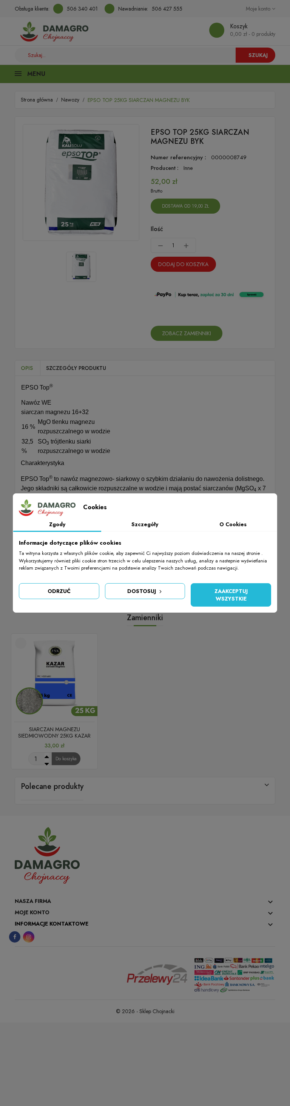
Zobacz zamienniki (186, 333)
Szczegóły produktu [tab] (76, 368)
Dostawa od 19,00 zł (185, 206)
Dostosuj (142, 591)
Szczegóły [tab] (144, 524)
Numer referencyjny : (178, 157)
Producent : (165, 168)
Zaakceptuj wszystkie (231, 594)
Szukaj (258, 55)
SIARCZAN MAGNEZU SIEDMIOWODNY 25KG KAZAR (54, 732)
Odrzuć (59, 591)
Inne (188, 168)
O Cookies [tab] (233, 524)
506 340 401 (82, 8)
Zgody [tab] (57, 524)
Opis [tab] (27, 368)
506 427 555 (167, 8)
